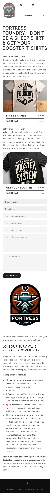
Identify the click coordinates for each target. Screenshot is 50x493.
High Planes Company (34, 489)
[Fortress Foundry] (9, 10)
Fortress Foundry (13, 489)
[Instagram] (44, 15)
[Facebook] (44, 5)
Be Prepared (28, 15)
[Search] (21, 5)
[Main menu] (33, 5)
